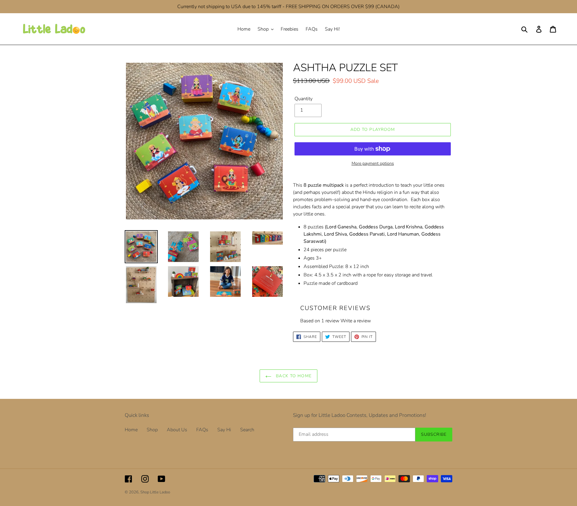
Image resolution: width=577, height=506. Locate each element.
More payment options (373, 163)
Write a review (355, 321)
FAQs (202, 429)
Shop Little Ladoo (155, 492)
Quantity (304, 98)
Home (131, 429)
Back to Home (293, 376)
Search (247, 429)
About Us (177, 429)
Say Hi (224, 429)
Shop (152, 429)
